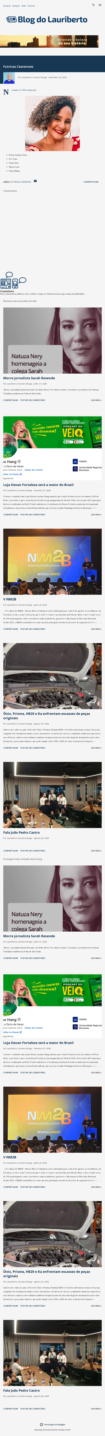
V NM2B (9, 599)
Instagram (16, 6)
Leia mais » (96, 400)
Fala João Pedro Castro (21, 832)
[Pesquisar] (93, 5)
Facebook (7, 6)
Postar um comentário (33, 400)
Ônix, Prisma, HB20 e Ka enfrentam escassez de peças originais (46, 715)
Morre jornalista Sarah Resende (29, 378)
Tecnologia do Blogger (54, 1424)
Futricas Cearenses (21, 182)
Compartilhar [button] (91, 182)
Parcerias (31, 6)
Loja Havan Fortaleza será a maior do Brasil (38, 484)
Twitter (23, 6)
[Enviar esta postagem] (35, 182)
